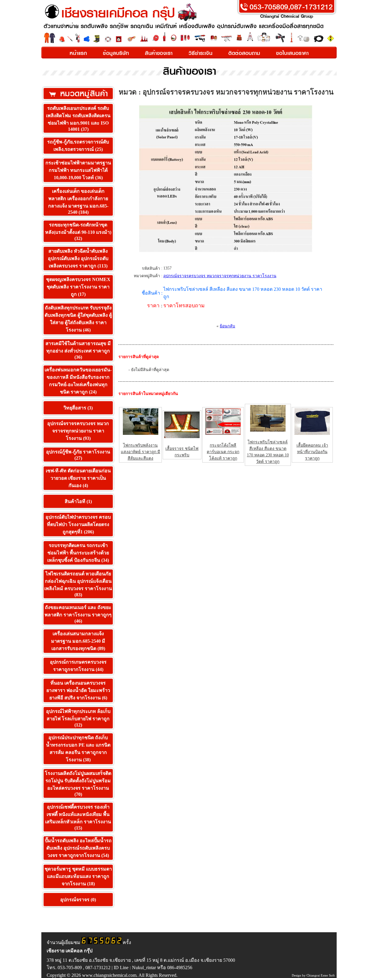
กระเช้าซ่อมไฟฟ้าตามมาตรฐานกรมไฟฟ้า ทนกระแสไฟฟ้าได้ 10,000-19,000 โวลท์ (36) (78, 170)
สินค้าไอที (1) (78, 501)
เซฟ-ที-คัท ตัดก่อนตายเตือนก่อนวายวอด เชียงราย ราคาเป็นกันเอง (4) (78, 478)
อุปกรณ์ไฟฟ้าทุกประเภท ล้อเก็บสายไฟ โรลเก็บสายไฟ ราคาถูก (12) (78, 718)
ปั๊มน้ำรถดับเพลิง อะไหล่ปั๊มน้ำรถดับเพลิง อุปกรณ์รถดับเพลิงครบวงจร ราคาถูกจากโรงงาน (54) (78, 848)
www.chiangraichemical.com (109, 975)
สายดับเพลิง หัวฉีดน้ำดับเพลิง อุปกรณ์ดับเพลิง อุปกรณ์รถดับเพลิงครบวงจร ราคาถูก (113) (78, 258)
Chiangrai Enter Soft (321, 975)
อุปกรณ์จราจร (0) (78, 899)
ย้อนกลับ (227, 326)
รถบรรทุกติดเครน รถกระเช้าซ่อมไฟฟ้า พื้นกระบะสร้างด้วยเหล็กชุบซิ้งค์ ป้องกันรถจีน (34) (78, 553)
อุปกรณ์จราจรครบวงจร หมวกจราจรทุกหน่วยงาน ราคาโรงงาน (219, 276)
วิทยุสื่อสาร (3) (78, 407)
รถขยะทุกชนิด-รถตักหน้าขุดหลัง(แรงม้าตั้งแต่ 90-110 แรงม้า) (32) (78, 231)
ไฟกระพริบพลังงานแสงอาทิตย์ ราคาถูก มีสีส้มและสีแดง (140, 452)
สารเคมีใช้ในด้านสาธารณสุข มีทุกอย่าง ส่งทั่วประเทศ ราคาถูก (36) (78, 350)
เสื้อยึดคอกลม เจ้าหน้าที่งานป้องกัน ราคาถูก (312, 452)
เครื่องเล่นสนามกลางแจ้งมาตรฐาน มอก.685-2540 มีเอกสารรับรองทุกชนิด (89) (78, 641)
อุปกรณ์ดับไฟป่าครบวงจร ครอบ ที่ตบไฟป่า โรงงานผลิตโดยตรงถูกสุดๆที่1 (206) (78, 524)
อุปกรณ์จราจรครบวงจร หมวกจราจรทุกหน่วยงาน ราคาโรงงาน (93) (78, 431)
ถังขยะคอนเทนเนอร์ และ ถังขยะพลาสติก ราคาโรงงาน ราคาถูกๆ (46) (78, 614)
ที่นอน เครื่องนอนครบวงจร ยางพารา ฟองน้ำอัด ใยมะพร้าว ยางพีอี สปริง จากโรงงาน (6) (78, 690)
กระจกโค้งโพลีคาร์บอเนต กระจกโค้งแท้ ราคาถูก (223, 452)
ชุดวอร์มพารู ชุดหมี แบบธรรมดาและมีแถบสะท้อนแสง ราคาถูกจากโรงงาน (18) (78, 876)
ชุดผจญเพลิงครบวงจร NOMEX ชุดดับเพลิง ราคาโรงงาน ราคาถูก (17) (78, 287)
